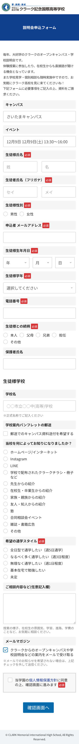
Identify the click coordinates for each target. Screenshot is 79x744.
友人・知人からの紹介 (27, 504)
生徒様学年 (17, 275)
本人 (13, 335)
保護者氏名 (14, 351)
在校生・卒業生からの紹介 (31, 490)
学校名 (10, 393)
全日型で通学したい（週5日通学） (37, 550)
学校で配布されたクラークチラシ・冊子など (42, 474)
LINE (14, 465)
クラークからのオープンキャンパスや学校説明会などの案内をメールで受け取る (42, 652)
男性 (13, 214)
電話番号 (16, 300)
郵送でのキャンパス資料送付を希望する (42, 433)
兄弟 (46, 335)
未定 (13, 577)
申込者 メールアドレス (26, 225)
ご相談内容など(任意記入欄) (27, 586)
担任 (62, 335)
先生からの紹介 (22, 483)
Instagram (18, 459)
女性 (30, 214)
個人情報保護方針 (43, 680)
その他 (15, 342)
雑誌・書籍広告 (22, 524)
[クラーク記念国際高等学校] (33, 7)
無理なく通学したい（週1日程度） (37, 563)
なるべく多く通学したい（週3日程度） (41, 556)
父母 (30, 335)
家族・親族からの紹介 (27, 497)
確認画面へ (38, 707)
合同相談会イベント (26, 517)
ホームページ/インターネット (33, 452)
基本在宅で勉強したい (27, 570)
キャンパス (14, 104)
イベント (12, 129)
